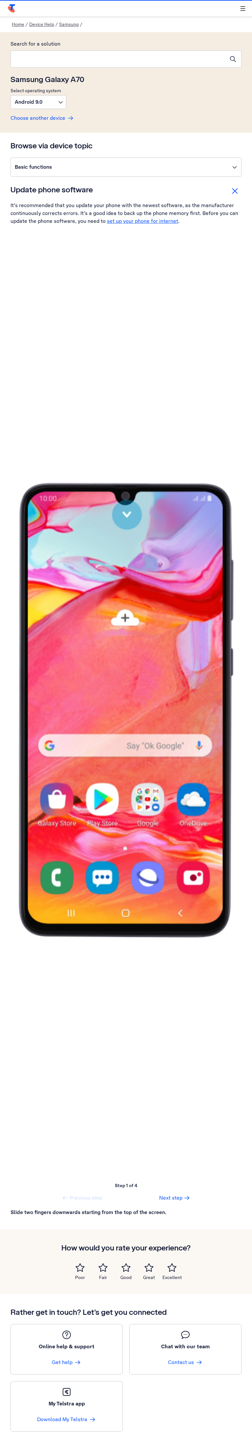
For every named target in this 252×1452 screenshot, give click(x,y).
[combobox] (118, 59)
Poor (80, 1277)
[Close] (235, 191)
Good (126, 1277)
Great (149, 1277)
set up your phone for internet (142, 221)
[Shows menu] (243, 8)
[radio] (80, 1267)
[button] (38, 102)
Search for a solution (35, 43)
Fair (103, 1277)
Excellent (172, 1277)
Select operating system (35, 91)
